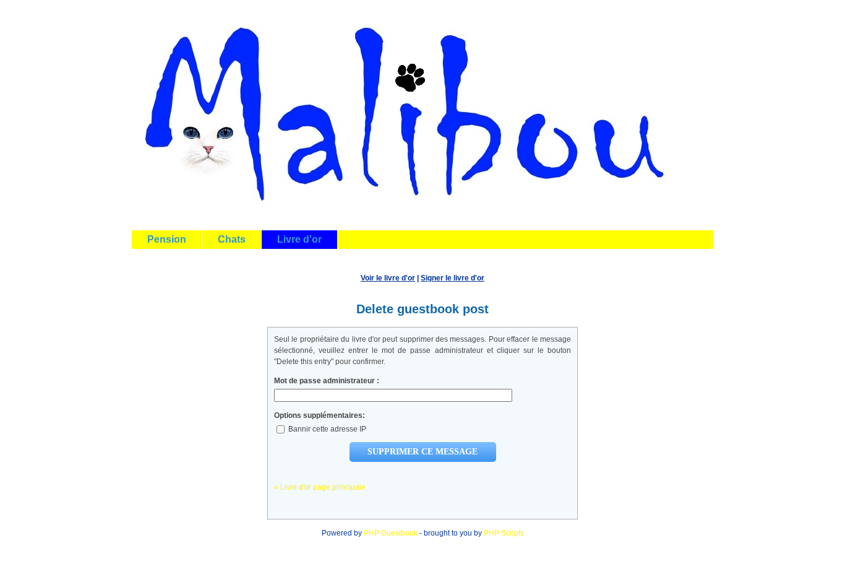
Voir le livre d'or (388, 278)
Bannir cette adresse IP (326, 429)
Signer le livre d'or (452, 278)
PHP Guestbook (391, 533)
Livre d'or (299, 239)
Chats (232, 239)
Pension (166, 239)
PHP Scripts (504, 533)
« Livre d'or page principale (320, 487)
